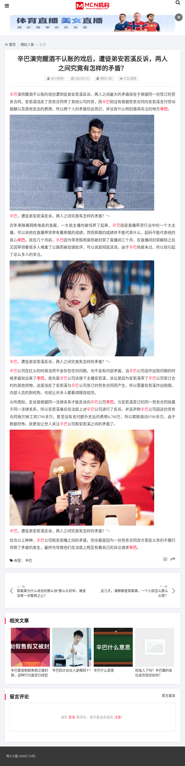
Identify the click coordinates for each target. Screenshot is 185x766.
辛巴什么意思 (104, 670)
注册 (117, 717)
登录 (71, 717)
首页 (12, 44)
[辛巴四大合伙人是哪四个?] (71, 647)
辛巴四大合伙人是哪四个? (71, 670)
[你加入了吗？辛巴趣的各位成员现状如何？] (154, 647)
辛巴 (13, 94)
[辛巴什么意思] (113, 647)
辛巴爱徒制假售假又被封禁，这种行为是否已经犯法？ (29, 675)
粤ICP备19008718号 (20, 756)
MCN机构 (57, 78)
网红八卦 (27, 44)
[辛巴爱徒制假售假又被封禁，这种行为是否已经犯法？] (30, 647)
